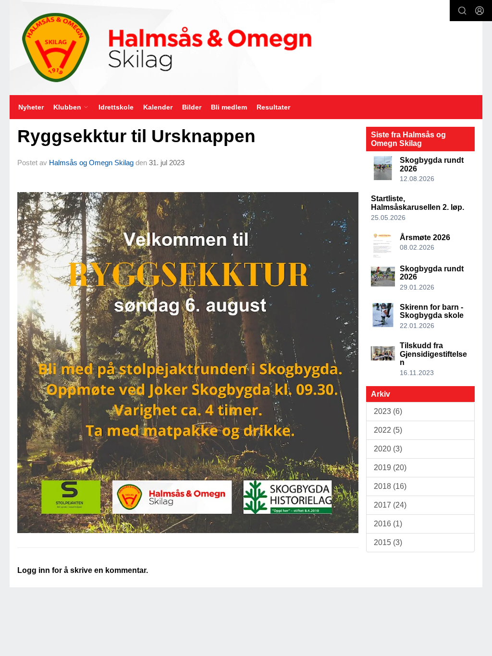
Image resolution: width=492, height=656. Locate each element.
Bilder (191, 107)
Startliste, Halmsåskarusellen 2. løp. (417, 202)
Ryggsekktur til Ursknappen (136, 136)
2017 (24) (390, 505)
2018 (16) (390, 486)
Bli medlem (229, 107)
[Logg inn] (479, 10)
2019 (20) (390, 467)
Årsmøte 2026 (425, 237)
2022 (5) (388, 430)
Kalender (157, 107)
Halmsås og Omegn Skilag (91, 162)
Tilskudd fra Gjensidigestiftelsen (433, 353)
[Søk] (462, 10)
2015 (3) (388, 542)
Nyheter (31, 107)
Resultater (273, 107)
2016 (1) (388, 524)
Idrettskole (116, 107)
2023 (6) (388, 411)
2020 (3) (388, 449)
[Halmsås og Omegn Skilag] (246, 47)
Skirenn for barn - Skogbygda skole (432, 311)
